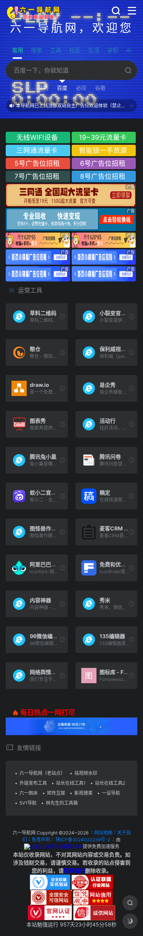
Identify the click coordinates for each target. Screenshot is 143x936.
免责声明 (41, 839)
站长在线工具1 (71, 783)
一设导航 (111, 793)
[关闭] (131, 105)
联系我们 (74, 870)
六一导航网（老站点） (42, 773)
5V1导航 (28, 803)
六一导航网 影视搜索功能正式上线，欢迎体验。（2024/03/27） (72, 108)
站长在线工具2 (110, 783)
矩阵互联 (56, 793)
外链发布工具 (33, 783)
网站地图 (103, 833)
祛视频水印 (85, 773)
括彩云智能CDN (66, 846)
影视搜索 (83, 793)
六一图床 (28, 793)
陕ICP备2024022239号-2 (83, 839)
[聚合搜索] (130, 902)
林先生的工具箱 (62, 803)
